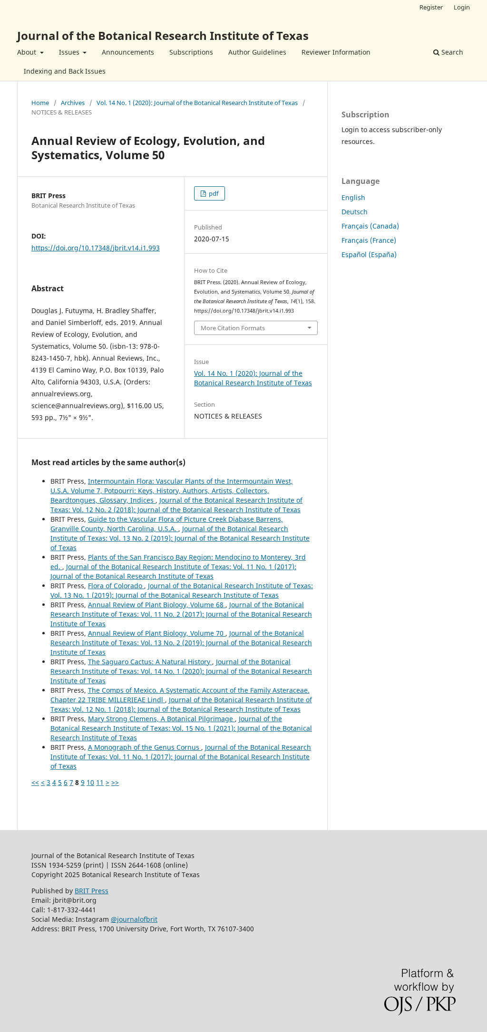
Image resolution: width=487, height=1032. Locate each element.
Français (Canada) (370, 225)
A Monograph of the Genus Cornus (144, 747)
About (27, 52)
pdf (212, 193)
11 (100, 782)
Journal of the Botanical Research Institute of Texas (163, 35)
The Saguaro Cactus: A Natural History (150, 661)
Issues (70, 52)
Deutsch (354, 211)
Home (40, 102)
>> (115, 782)
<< (35, 782)
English (353, 197)
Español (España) (369, 254)
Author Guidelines (257, 52)
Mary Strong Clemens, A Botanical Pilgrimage (161, 718)
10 (90, 782)
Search (451, 52)
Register (431, 7)
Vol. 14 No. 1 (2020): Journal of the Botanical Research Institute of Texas (197, 102)
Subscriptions (191, 52)
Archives (73, 102)
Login (462, 7)
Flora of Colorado (116, 585)
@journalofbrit (134, 919)
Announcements (128, 52)
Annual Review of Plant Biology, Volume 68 (156, 604)
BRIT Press (91, 890)
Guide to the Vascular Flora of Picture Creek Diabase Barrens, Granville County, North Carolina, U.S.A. (166, 524)
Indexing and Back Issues (65, 71)
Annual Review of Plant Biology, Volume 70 (156, 633)
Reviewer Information (336, 52)
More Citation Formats (233, 328)
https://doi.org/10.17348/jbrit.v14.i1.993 (95, 247)
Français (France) (368, 240)
